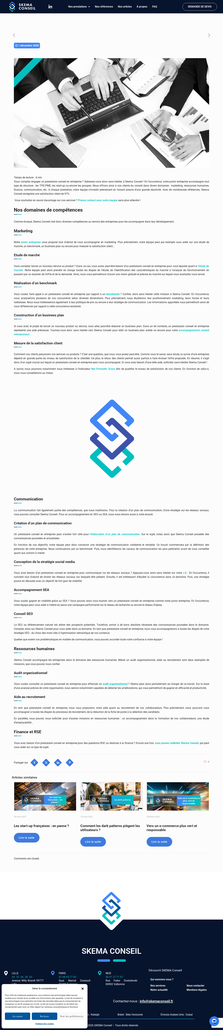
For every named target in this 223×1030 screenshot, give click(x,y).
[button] (82, 988)
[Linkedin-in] (50, 7)
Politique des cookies (44, 1024)
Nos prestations (77, 6)
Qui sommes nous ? (161, 979)
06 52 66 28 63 (27, 977)
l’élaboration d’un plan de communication (115, 534)
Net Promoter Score (103, 368)
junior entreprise (31, 242)
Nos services (157, 985)
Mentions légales (197, 989)
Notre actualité (159, 989)
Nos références (104, 6)
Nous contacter (195, 985)
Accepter (17, 1016)
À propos (142, 6)
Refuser (44, 1016)
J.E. (185, 572)
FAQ (154, 6)
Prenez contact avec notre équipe (97, 200)
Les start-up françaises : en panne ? (41, 826)
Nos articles (125, 6)
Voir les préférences (71, 1016)
